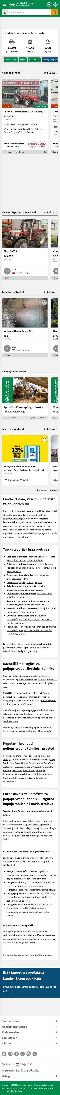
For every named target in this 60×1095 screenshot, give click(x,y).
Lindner (24, 763)
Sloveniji (35, 828)
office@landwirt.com (43, 954)
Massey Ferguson (41, 766)
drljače (22, 582)
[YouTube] (4, 1054)
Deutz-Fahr (17, 770)
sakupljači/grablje (24, 567)
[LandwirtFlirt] (34, 1054)
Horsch (29, 774)
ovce (20, 696)
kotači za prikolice (15, 597)
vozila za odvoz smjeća (29, 619)
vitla (36, 575)
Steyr (52, 759)
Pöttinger (40, 770)
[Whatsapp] (28, 1053)
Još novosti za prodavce (46, 490)
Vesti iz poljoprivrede (13, 429)
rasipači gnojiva (42, 600)
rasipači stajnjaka (35, 604)
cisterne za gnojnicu (16, 604)
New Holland (13, 560)
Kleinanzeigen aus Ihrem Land (19, 212)
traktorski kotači (44, 593)
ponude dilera (11, 59)
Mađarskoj (25, 828)
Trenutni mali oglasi (13, 292)
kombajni (42, 608)
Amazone (19, 774)
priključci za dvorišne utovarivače (35, 630)
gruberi (29, 582)
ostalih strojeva (10, 721)
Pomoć (9, 1064)
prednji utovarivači (26, 626)
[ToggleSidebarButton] (4, 4)
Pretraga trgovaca (51, 59)
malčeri (31, 589)
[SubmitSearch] (54, 12)
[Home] (21, 4)
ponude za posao (48, 700)
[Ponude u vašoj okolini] (5, 12)
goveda (6, 696)
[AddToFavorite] (44, 83)
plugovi (38, 582)
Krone (32, 770)
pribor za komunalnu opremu (31, 717)
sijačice (39, 589)
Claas (23, 560)
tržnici (6, 529)
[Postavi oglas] (49, 4)
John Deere (43, 556)
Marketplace (34, 59)
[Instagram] (10, 1054)
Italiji (16, 828)
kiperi (19, 586)
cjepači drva (22, 578)
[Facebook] (16, 1054)
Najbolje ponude (11, 72)
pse (24, 696)
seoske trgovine (23, 683)
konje (13, 696)
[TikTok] (22, 1054)
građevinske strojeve (27, 679)
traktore (42, 679)
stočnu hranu (38, 683)
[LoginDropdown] (55, 4)
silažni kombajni (28, 611)
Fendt (52, 556)
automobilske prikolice (34, 586)
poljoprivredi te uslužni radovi (19, 704)
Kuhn (25, 770)
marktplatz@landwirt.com (12, 1091)
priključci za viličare (16, 634)
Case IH (32, 763)
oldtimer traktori (35, 560)
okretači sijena (41, 567)
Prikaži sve (49, 72)
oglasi (23, 59)
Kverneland (8, 774)
